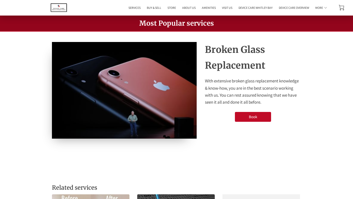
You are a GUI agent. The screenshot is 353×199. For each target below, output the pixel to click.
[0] (341, 7)
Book (253, 116)
